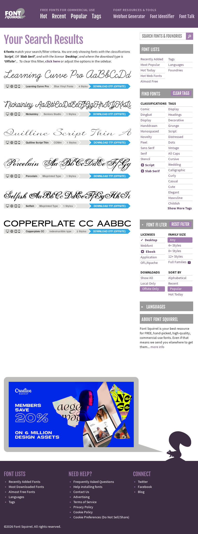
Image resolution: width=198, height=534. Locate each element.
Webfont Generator (129, 16)
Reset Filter (180, 224)
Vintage (173, 148)
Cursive (173, 159)
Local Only (148, 283)
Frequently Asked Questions (93, 482)
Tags (96, 16)
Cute (171, 187)
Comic (145, 109)
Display (146, 120)
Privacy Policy (83, 507)
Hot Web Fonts (151, 76)
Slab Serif (150, 171)
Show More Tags (180, 208)
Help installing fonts (87, 487)
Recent (59, 16)
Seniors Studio (52, 114)
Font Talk (186, 16)
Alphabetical (177, 278)
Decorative (176, 120)
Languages (176, 65)
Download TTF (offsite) (110, 142)
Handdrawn (149, 126)
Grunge (173, 126)
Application (149, 257)
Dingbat (146, 115)
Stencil (145, 159)
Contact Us (81, 492)
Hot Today (148, 70)
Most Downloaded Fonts (26, 487)
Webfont (147, 246)
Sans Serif (147, 148)
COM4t (58, 142)
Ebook (148, 251)
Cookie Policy (83, 512)
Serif (144, 153)
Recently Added (152, 59)
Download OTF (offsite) (109, 86)
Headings (175, 115)
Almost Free (149, 81)
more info (157, 347)
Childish (174, 203)
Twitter (143, 482)
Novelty (146, 137)
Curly (172, 176)
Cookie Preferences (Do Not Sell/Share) (101, 517)
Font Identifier (162, 16)
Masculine (175, 198)
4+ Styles (174, 245)
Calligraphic (176, 170)
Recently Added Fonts (24, 482)
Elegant (173, 192)
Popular (79, 16)
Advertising (81, 497)
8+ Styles (174, 251)
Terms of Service (85, 502)
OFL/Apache (149, 263)
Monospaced (150, 131)
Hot (43, 16)
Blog (141, 492)
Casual (173, 181)
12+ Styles (175, 256)
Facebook (145, 487)
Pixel (144, 142)
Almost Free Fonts (22, 492)
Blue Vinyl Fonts (63, 86)
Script (147, 165)
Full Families (177, 262)
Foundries (175, 70)
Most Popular (150, 65)
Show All (147, 278)
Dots (171, 142)
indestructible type (60, 231)
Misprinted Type (51, 176)
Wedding (174, 165)
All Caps (174, 153)
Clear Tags (181, 93)
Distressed (175, 137)
